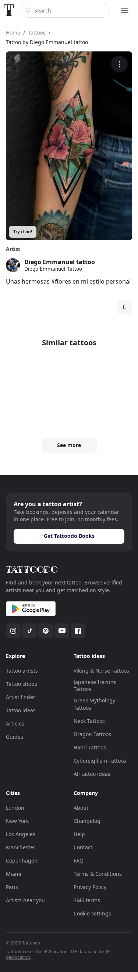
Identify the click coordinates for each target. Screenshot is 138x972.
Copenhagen (22, 860)
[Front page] (9, 10)
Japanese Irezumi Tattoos (95, 685)
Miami (13, 873)
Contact (83, 847)
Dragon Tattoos (92, 734)
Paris (12, 886)
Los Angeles (20, 834)
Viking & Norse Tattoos (101, 670)
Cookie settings (92, 913)
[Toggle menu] (124, 10)
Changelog (87, 820)
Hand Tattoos (90, 747)
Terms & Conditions (98, 873)
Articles (15, 723)
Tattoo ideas (21, 710)
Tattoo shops (21, 683)
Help (79, 834)
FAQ (79, 860)
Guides (14, 736)
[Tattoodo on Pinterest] (45, 630)
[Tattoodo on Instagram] (13, 630)
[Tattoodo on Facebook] (78, 630)
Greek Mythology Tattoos (94, 704)
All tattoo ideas (92, 773)
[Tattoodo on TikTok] (29, 630)
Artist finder (20, 697)
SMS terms (87, 900)
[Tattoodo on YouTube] (61, 630)
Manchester (20, 847)
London (15, 807)
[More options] (119, 64)
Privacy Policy (90, 886)
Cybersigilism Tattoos (100, 760)
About (81, 807)
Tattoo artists (22, 670)
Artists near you (25, 900)
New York (17, 820)
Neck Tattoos (89, 720)
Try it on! (22, 231)
